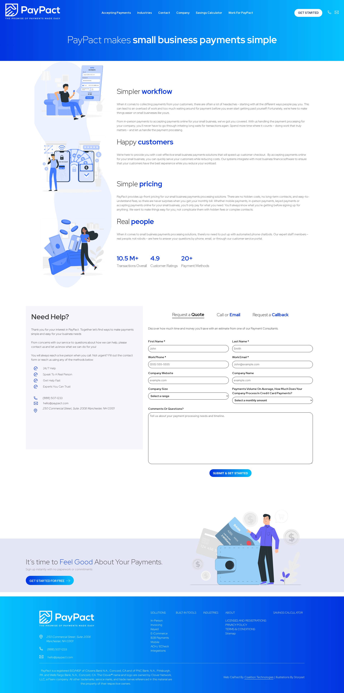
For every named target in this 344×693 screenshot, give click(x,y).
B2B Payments (160, 638)
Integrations (158, 651)
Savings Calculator (209, 13)
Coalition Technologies (258, 677)
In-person (157, 620)
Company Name (243, 373)
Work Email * (240, 357)
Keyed (155, 629)
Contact (164, 13)
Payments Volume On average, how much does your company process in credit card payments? (267, 391)
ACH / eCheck (160, 646)
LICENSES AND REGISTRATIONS (245, 620)
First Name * (156, 341)
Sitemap (230, 633)
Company (183, 13)
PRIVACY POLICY (236, 625)
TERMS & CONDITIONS (240, 629)
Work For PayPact (240, 13)
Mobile (155, 642)
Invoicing (156, 625)
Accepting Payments (116, 13)
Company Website (160, 373)
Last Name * (240, 341)
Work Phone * (157, 357)
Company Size (158, 389)
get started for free (47, 581)
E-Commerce (159, 633)
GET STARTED (308, 13)
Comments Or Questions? (166, 409)
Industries (144, 13)
